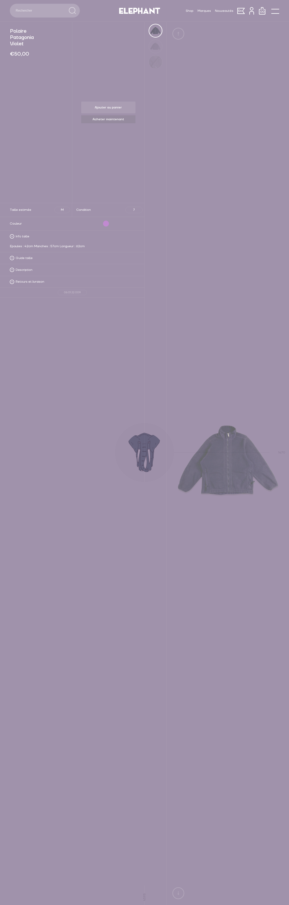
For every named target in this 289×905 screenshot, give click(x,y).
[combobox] (39, 11)
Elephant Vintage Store (139, 11)
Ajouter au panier (108, 107)
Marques (204, 11)
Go (72, 10)
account (251, 11)
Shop (189, 11)
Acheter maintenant (108, 119)
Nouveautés (224, 11)
